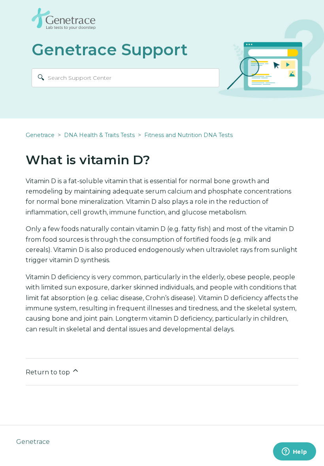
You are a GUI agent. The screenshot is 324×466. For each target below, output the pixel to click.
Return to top (49, 372)
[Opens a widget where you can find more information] (294, 452)
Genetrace (40, 135)
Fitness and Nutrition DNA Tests (188, 135)
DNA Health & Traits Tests (99, 135)
